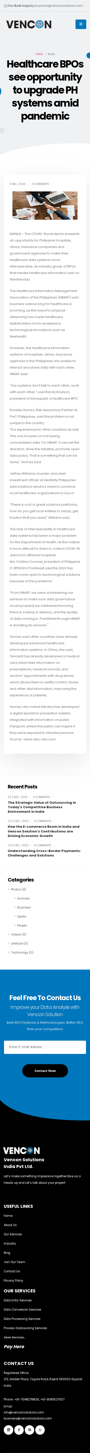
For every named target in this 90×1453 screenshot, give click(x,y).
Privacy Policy (13, 1281)
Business (24, 908)
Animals (23, 899)
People (21, 926)
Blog (7, 1253)
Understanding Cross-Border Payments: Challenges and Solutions (44, 853)
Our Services (13, 1234)
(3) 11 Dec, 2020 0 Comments (31, 845)
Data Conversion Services (22, 1310)
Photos (18, 890)
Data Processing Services (22, 1319)
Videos (18, 935)
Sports (21, 917)
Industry (10, 1244)
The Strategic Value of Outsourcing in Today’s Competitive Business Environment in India (42, 807)
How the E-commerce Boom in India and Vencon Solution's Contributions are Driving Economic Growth (44, 831)
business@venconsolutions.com (59, 6)
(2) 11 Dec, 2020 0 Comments (31, 821)
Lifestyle (19, 944)
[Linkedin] (8, 1430)
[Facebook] (19, 1430)
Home (39, 54)
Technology (22, 953)
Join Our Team (14, 1262)
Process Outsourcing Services (25, 1328)
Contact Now (45, 1070)
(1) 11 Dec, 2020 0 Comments (31, 797)
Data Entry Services (18, 1300)
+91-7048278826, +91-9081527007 (39, 1399)
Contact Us (12, 1271)
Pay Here (14, 1347)
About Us (10, 1225)
